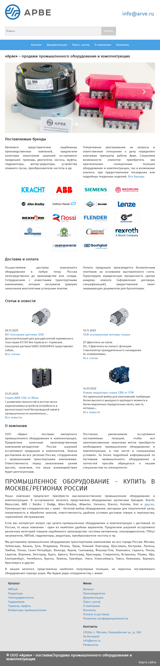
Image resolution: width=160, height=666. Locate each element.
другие (149, 504)
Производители (94, 593)
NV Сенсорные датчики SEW (24, 334)
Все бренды (136, 176)
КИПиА (13, 589)
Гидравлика (16, 602)
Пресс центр (80, 45)
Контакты (122, 45)
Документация (57, 45)
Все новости (13, 417)
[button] (16, 91)
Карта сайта (147, 662)
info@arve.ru (138, 14)
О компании (102, 45)
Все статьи (12, 354)
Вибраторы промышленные (27, 610)
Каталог (36, 45)
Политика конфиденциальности (105, 618)
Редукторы (15, 593)
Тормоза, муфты (19, 606)
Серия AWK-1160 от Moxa (22, 398)
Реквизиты (90, 645)
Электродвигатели (21, 597)
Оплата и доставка (96, 614)
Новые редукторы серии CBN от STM (108, 392)
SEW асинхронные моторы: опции (106, 334)
